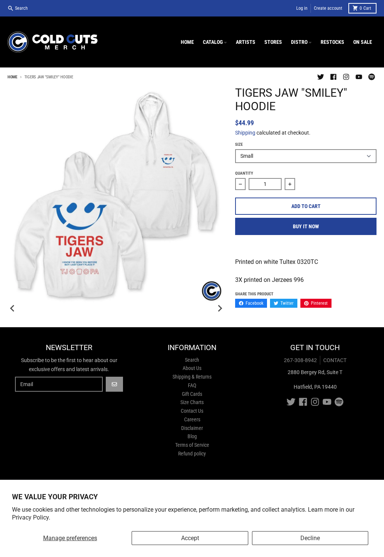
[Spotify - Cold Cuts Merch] (371, 77)
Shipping (245, 133)
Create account (328, 8)
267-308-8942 (300, 360)
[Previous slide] (13, 308)
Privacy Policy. (31, 517)
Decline (310, 538)
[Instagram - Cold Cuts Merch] (346, 77)
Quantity (244, 173)
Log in (302, 8)
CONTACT (334, 360)
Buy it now (306, 226)
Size (239, 144)
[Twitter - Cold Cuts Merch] (321, 77)
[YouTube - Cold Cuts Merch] (359, 77)
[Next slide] (219, 308)
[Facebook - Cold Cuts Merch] (333, 77)
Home (12, 77)
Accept (190, 538)
